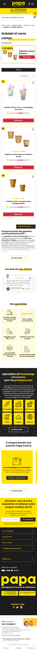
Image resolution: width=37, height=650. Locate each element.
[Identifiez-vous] (29, 4)
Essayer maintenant (17, 478)
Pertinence (28, 76)
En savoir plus (6, 43)
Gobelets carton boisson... (27, 52)
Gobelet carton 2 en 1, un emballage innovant (18, 108)
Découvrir (27, 57)
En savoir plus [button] (16, 429)
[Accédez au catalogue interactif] (32, 4)
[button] (18, 559)
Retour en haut (25, 226)
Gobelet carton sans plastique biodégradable (18, 202)
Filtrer (18, 70)
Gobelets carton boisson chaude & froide (19, 155)
